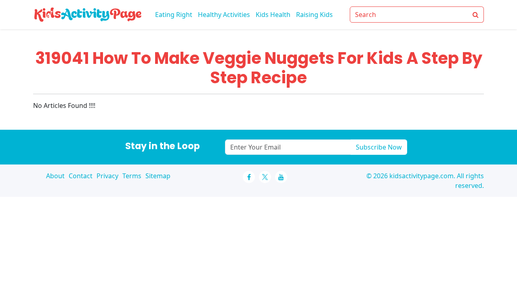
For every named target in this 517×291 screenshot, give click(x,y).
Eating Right (173, 14)
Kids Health (273, 14)
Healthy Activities (224, 14)
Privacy (107, 175)
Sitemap (157, 175)
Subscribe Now (379, 147)
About (55, 175)
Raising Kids (314, 14)
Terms (131, 175)
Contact (80, 175)
